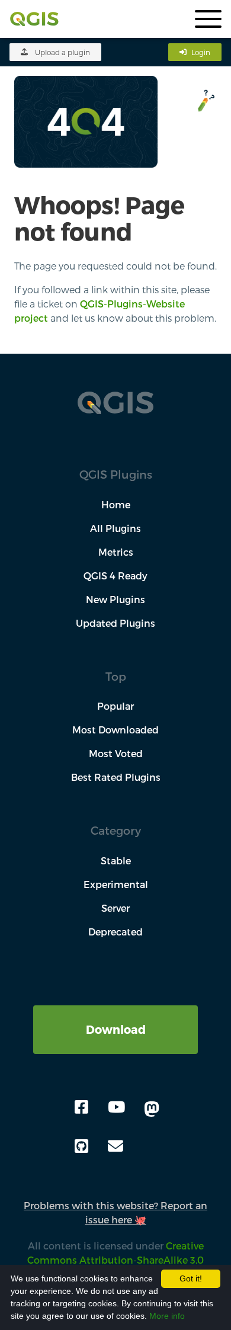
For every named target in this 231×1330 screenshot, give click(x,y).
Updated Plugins (115, 623)
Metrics (115, 551)
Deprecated (115, 931)
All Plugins (115, 528)
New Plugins (115, 599)
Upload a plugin (62, 52)
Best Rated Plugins (116, 777)
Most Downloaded (115, 729)
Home (115, 504)
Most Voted (116, 753)
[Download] (115, 1012)
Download (116, 1029)
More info (167, 1316)
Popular (115, 706)
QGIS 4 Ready (115, 575)
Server (115, 908)
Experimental (116, 884)
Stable (116, 860)
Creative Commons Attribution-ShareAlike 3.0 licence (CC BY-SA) (112, 1260)
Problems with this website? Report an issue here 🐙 (115, 1212)
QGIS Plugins (115, 474)
